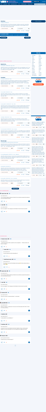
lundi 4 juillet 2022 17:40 (4, 241)
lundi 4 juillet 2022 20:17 (6, 251)
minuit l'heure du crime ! (8, 259)
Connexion (44, 1)
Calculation (3, 77)
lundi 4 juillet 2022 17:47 (4, 273)
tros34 (2, 282)
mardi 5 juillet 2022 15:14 (4, 326)
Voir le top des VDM (38, 84)
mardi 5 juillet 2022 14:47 (4, 316)
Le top (19, 4)
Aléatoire (5, 4)
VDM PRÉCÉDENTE (3, 37)
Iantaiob (5, 249)
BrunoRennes (3, 324)
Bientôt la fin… (3, 64)
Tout (1, 4)
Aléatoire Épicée (14, 4)
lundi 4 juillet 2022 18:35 (4, 207)
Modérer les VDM (36, 1)
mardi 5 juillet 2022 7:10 (6, 261)
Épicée (9, 4)
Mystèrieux (3, 21)
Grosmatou (3, 292)
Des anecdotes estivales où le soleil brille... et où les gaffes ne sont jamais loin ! (14, 35)
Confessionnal (24, 4)
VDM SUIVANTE (27, 37)
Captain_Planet (4, 193)
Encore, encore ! (15, 188)
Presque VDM (30, 4)
